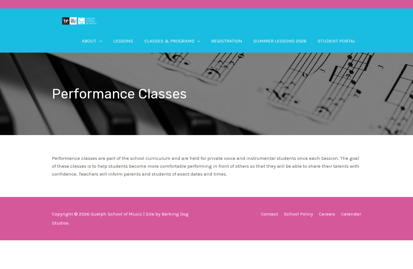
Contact (269, 214)
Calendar (351, 214)
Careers (327, 214)
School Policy (298, 214)
